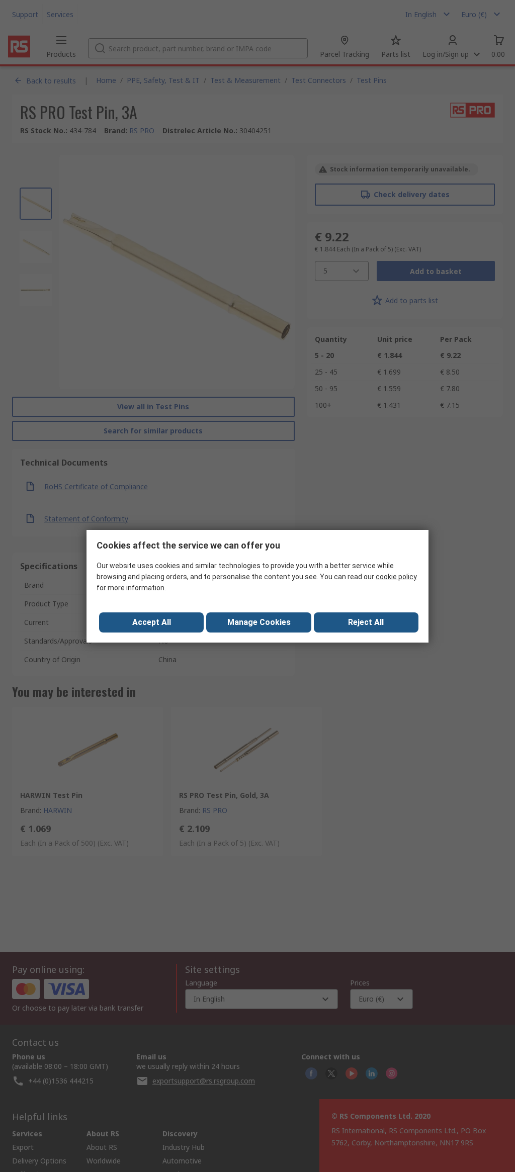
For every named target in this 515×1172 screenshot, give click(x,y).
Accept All (151, 622)
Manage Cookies (259, 622)
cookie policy (396, 577)
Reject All (366, 622)
